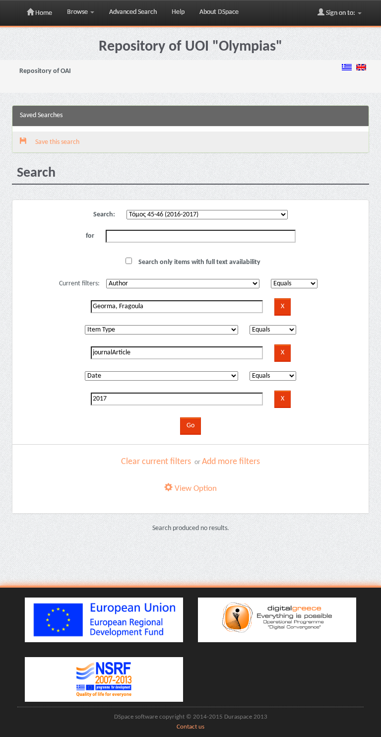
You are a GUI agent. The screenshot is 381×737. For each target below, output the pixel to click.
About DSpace (219, 12)
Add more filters (231, 462)
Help (178, 12)
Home (43, 13)
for (90, 236)
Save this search (56, 142)
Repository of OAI (45, 71)
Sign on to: (340, 13)
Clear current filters (156, 462)
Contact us (190, 727)
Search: (104, 214)
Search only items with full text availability (198, 262)
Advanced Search (133, 12)
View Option (195, 488)
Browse (78, 12)
